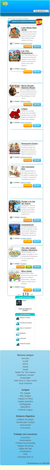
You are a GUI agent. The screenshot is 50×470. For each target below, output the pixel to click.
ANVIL (25, 364)
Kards (25, 367)
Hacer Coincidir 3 (26, 122)
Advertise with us (25, 457)
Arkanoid (23, 338)
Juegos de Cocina (26, 43)
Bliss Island (26, 271)
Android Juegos (25, 343)
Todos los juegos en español (25, 309)
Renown (25, 358)
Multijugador (25, 404)
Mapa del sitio (25, 448)
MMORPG (25, 407)
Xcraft (25, 361)
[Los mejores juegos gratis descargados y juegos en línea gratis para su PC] (4, 4)
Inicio (9, 18)
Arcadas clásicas (26, 238)
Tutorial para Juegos (25, 422)
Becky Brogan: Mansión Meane (28, 87)
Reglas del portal (25, 446)
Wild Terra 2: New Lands (25, 380)
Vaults (25, 369)
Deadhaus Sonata (25, 375)
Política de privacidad (25, 443)
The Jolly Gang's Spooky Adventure (29, 249)
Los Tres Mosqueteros (27, 52)
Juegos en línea (25, 399)
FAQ (25, 454)
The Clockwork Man (27, 168)
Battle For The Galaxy (25, 372)
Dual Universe (25, 383)
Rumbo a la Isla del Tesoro (28, 202)
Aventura (23, 69)
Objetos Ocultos (26, 101)
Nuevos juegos (25, 355)
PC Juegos (25, 393)
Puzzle (23, 287)
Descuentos (25, 425)
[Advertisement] (26, 78)
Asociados (25, 437)
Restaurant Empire (29, 143)
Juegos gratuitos (25, 401)
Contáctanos (25, 451)
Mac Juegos (25, 396)
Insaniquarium (27, 225)
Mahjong (22, 333)
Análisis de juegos (25, 419)
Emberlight (25, 378)
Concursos (25, 428)
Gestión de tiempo (26, 157)
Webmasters (25, 440)
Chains (24, 109)
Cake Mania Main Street (29, 29)
